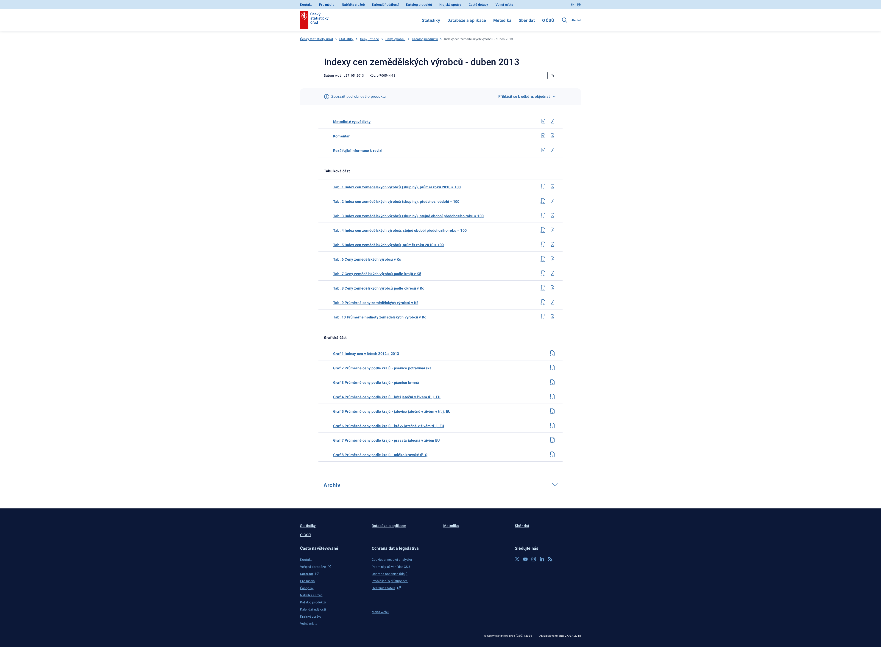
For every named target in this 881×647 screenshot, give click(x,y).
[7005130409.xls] (543, 302)
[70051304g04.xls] (552, 396)
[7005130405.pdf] (552, 244)
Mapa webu (380, 612)
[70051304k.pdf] (552, 135)
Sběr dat (527, 20)
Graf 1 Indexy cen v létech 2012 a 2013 (366, 353)
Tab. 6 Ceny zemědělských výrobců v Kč (367, 259)
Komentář (341, 136)
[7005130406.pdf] (552, 258)
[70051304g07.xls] (552, 439)
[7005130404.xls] (543, 229)
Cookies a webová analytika (392, 559)
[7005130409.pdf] (552, 302)
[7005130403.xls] (543, 215)
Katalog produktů (419, 4)
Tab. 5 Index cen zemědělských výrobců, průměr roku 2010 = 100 (388, 245)
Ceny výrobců (395, 39)
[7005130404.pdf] (552, 229)
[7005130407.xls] (543, 273)
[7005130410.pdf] (552, 316)
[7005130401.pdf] (552, 186)
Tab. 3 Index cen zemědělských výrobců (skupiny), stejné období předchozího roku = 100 (408, 216)
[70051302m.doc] (543, 121)
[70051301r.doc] (543, 150)
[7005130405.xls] (543, 244)
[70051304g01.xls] (552, 353)
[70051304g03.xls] (552, 382)
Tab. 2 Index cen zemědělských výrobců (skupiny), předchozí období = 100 (396, 201)
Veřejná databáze (313, 567)
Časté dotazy (478, 4)
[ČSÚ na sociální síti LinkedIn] (542, 559)
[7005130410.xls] (543, 316)
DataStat (306, 574)
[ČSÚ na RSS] (550, 559)
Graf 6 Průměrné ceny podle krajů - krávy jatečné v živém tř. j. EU (388, 426)
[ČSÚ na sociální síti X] (517, 559)
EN (572, 4)
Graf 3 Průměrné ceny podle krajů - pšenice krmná (376, 382)
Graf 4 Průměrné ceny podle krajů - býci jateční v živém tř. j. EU (386, 397)
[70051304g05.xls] (552, 411)
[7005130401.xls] (543, 186)
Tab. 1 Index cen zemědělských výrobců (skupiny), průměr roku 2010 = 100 (397, 187)
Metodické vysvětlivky (352, 122)
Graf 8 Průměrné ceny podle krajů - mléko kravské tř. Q (380, 455)
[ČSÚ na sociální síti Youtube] (525, 559)
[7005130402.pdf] (552, 201)
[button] (333, 548)
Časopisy (306, 588)
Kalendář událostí (385, 4)
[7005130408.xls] (543, 287)
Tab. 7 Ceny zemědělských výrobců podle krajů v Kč (377, 274)
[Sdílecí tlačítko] (552, 75)
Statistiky (431, 20)
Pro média (327, 4)
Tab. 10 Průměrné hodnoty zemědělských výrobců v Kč (379, 317)
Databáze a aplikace (466, 20)
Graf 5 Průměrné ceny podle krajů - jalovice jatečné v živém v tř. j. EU (392, 411)
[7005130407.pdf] (552, 273)
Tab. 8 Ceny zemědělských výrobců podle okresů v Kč (378, 288)
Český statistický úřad (316, 39)
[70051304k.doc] (543, 135)
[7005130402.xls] (543, 201)
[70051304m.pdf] (552, 121)
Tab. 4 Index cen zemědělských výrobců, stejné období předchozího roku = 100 (400, 230)
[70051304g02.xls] (552, 367)
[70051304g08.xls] (552, 454)
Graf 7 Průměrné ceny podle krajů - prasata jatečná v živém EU (386, 440)
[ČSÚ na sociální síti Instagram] (533, 559)
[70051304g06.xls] (552, 425)
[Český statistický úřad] (314, 20)
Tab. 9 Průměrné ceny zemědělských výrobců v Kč (375, 303)
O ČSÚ (548, 20)
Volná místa (504, 4)
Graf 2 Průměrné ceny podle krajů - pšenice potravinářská (382, 368)
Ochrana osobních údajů (389, 574)
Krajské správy (450, 4)
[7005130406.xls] (543, 258)
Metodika (502, 20)
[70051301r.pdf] (552, 150)
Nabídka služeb (353, 4)
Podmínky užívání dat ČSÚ (391, 567)
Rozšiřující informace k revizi (357, 150)
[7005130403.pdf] (552, 215)
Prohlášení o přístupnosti (390, 581)
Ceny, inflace (369, 39)
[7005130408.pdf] (552, 287)
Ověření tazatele (383, 588)
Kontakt (306, 4)
